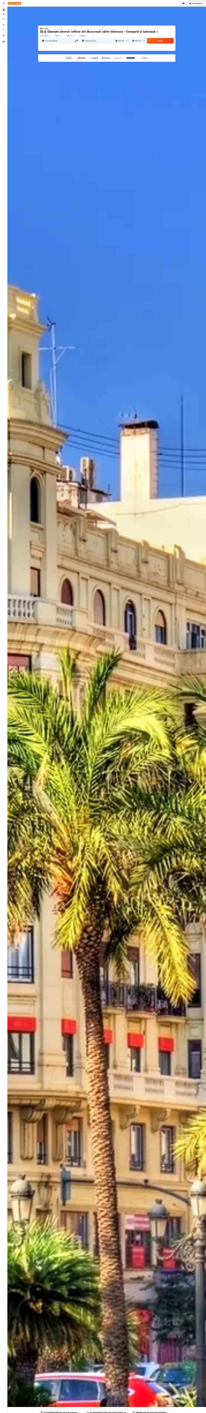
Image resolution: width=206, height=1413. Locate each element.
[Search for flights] (3, 10)
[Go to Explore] (3, 25)
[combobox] (45, 36)
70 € (43, 31)
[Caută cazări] (3, 14)
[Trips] (3, 35)
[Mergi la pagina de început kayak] (14, 3)
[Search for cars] (3, 19)
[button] (3, 3)
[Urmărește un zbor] (3, 29)
